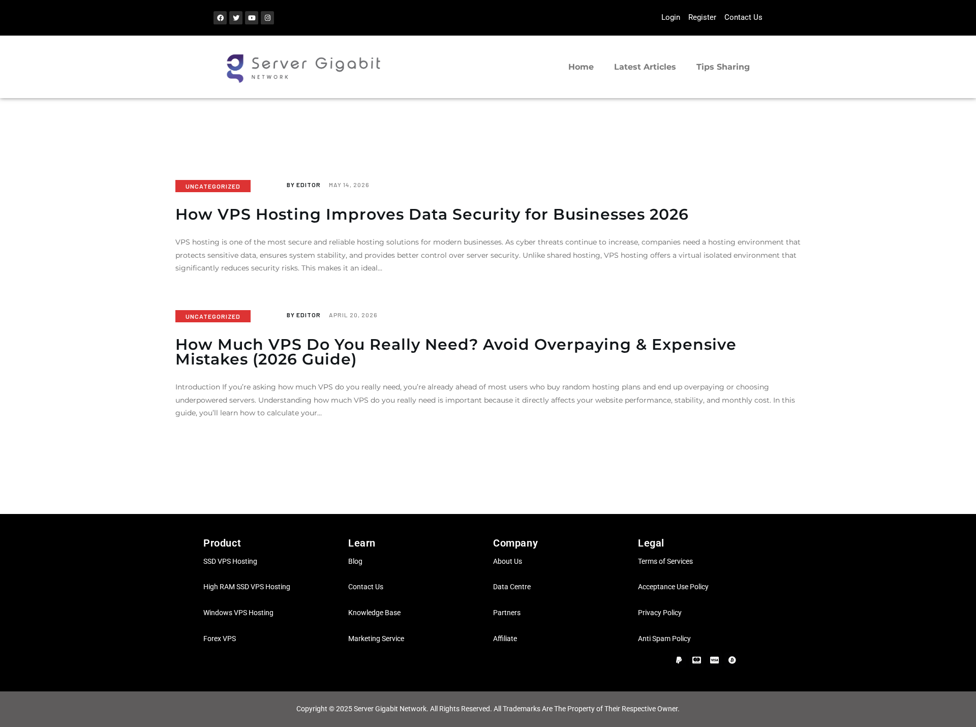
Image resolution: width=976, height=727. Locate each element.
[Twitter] (235, 17)
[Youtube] (251, 17)
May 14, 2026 (349, 184)
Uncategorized (213, 186)
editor (304, 184)
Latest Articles (645, 67)
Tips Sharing (723, 67)
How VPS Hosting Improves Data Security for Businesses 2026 (432, 214)
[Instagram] (267, 17)
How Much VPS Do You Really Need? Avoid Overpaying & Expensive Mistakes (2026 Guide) (456, 352)
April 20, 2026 (353, 314)
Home (581, 67)
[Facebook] (220, 17)
